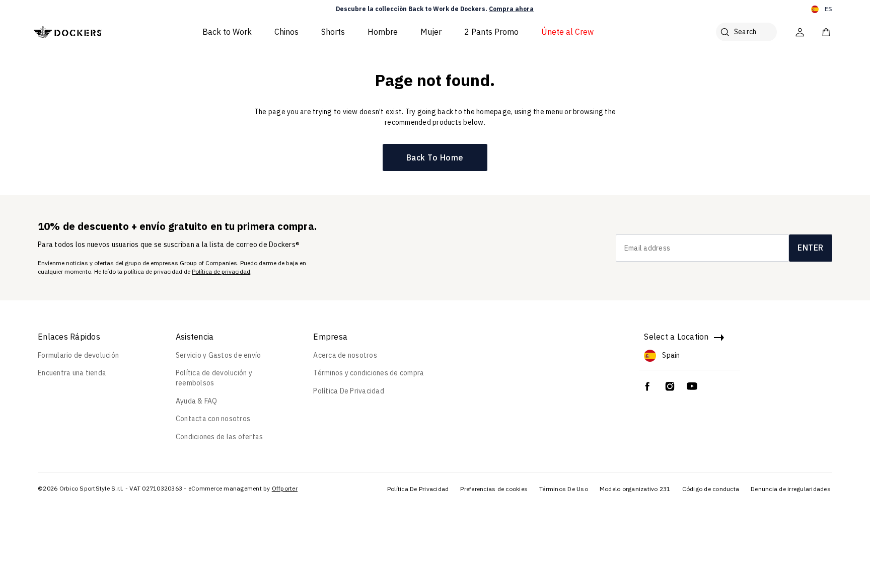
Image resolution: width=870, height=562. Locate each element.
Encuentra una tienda (72, 372)
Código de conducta (711, 489)
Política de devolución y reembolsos (214, 377)
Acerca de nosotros (345, 355)
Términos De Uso (563, 489)
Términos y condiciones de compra (368, 372)
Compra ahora (511, 9)
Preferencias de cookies (494, 489)
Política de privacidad (221, 271)
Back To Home (435, 157)
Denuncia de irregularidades (791, 489)
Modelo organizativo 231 (635, 489)
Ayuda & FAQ (197, 401)
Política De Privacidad (348, 390)
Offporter (285, 488)
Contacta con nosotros (213, 418)
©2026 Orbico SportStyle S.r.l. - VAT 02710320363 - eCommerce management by (154, 488)
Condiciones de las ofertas (219, 436)
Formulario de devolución (78, 355)
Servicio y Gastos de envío (218, 355)
